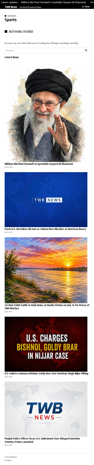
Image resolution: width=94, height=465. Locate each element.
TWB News (11, 7)
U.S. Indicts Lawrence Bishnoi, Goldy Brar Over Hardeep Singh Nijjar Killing (46, 373)
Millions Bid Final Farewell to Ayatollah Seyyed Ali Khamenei (53, 2)
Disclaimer (8, 460)
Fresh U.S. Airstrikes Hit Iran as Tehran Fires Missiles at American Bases (45, 229)
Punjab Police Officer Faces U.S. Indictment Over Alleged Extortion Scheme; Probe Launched (42, 440)
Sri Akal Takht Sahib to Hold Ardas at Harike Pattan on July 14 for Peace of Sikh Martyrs (47, 306)
